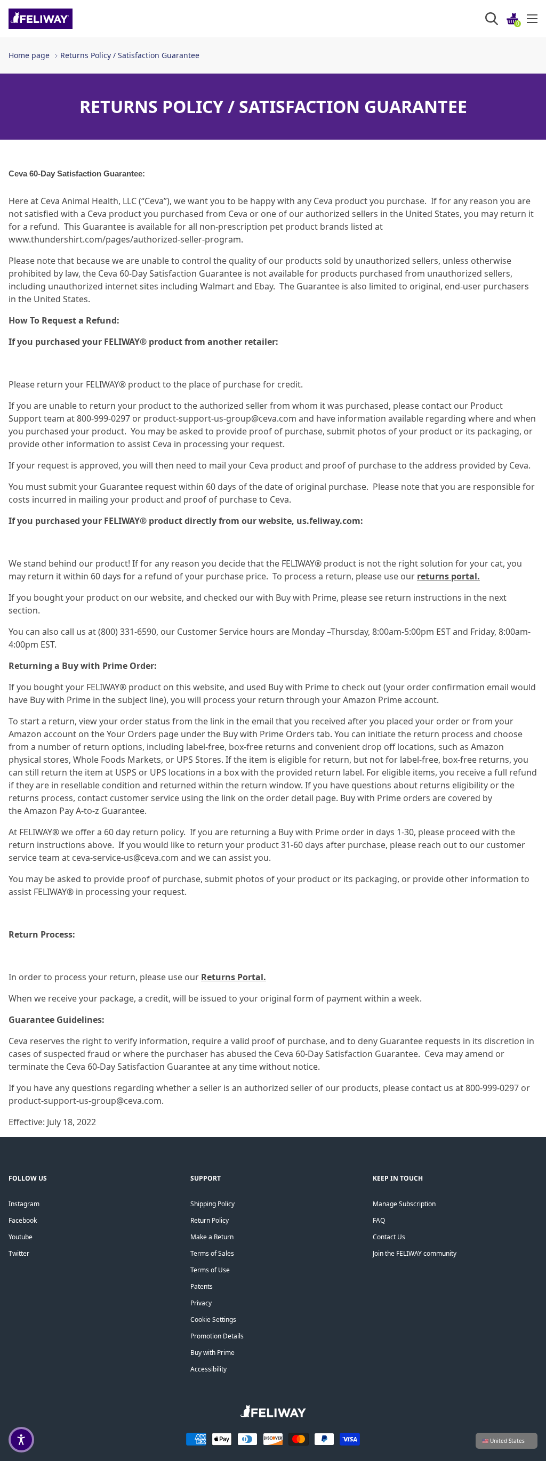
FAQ (379, 1220)
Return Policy (209, 1220)
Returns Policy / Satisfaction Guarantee (129, 55)
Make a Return (212, 1236)
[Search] (491, 18)
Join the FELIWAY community (414, 1253)
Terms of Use (210, 1269)
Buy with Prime (212, 1352)
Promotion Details (217, 1336)
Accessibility (208, 1369)
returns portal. (448, 576)
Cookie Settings (213, 1319)
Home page (29, 55)
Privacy (201, 1302)
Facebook (23, 1220)
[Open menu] (532, 18)
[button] (21, 1439)
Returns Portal (232, 977)
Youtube (21, 1236)
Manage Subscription (404, 1203)
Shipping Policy (212, 1203)
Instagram (24, 1203)
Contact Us (389, 1236)
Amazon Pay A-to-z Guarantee (84, 811)
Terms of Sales (212, 1253)
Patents (201, 1286)
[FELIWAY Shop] (64, 19)
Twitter (19, 1253)
